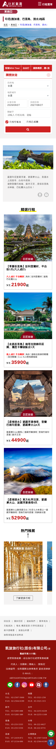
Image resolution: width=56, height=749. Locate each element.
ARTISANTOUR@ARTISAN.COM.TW (28, 678)
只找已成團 (32, 121)
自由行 (26, 68)
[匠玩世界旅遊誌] (46, 194)
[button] (25, 56)
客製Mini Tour (12, 68)
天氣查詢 (8, 626)
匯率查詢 (43, 621)
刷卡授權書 (9, 630)
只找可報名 (15, 122)
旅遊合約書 (24, 630)
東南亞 (14, 25)
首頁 (6, 25)
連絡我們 (31, 621)
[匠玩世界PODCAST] (40, 194)
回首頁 (7, 621)
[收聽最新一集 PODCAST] (51, 742)
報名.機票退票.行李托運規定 (30, 626)
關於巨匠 (18, 621)
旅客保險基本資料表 (13, 635)
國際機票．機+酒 (41, 68)
